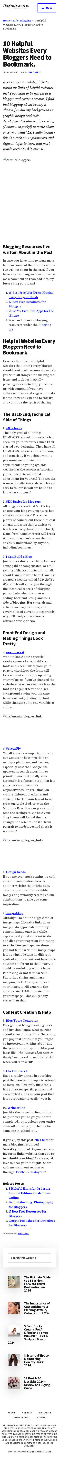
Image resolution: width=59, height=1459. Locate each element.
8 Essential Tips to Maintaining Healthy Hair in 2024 (36, 1360)
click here (42, 1140)
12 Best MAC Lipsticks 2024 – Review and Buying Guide (37, 1383)
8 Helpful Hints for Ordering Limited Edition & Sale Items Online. (29, 1193)
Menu (49, 8)
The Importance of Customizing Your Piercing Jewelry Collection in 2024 (37, 1308)
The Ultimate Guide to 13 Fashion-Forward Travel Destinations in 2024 (37, 1283)
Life (15, 20)
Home (6, 20)
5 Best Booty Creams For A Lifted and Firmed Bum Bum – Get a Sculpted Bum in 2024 (28, 1334)
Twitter (21, 1172)
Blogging (25, 20)
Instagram (38, 1172)
